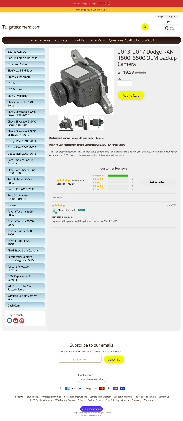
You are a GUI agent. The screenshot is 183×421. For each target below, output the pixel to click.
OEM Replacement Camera (19, 278)
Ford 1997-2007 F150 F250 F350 (21, 171)
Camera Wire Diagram (100, 396)
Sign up (172, 16)
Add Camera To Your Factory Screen (20, 288)
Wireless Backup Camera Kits (22, 297)
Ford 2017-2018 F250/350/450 (18, 197)
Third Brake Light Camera (23, 250)
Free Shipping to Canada (117, 400)
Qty (119, 79)
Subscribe (114, 359)
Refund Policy (32, 396)
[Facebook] (9, 320)
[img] (58, 205)
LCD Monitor (15, 89)
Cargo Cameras (39, 40)
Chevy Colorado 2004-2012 (21, 104)
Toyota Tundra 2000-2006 (20, 233)
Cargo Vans (97, 40)
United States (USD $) (90, 379)
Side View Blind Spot (20, 70)
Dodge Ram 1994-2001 (22, 141)
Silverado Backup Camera (90, 400)
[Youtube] (15, 320)
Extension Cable (17, 64)
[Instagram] (21, 320)
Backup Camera (17, 51)
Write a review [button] (157, 182)
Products (60, 40)
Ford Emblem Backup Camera (21, 162)
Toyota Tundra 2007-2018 (20, 242)
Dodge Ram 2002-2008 (22, 147)
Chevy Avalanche (18, 95)
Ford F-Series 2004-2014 (20, 181)
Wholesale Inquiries (51, 396)
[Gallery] (81, 89)
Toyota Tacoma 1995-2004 (21, 213)
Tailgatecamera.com (21, 27)
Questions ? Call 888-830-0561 (131, 40)
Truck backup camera (145, 396)
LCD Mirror (14, 83)
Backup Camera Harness (22, 58)
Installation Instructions (75, 396)
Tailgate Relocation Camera (19, 268)
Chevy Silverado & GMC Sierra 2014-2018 (22, 133)
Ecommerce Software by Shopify (91, 415)
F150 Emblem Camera (41, 400)
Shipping (136, 400)
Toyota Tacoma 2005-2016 (21, 223)
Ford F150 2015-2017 (21, 189)
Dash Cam (14, 305)
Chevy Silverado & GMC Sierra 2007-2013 (22, 123)
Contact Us (164, 396)
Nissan (12, 205)
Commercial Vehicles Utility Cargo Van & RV (21, 258)
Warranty (148, 400)
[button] (98, 176)
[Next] (110, 82)
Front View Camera (19, 77)
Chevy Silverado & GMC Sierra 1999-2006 (22, 113)
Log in (161, 16)
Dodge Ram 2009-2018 (22, 153)
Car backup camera (123, 396)
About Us (78, 40)
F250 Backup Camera (65, 400)
